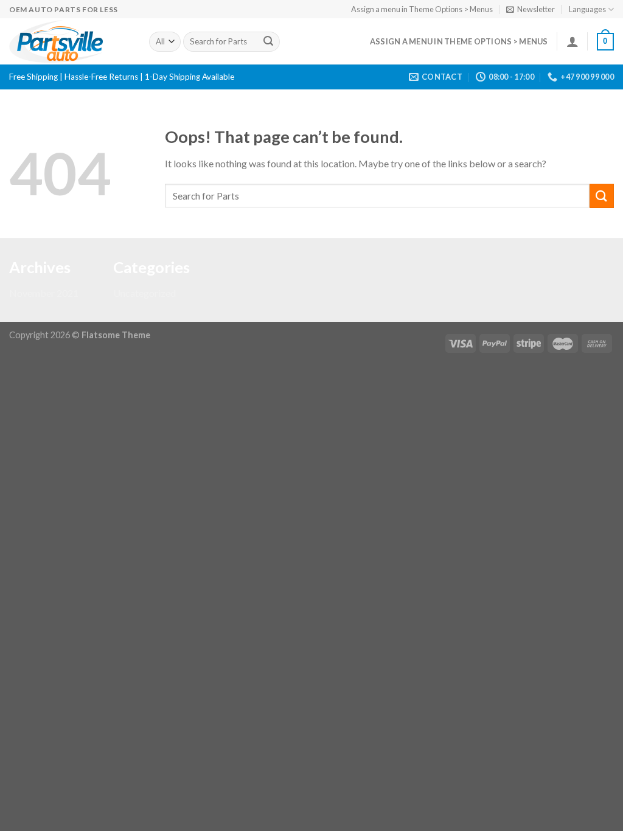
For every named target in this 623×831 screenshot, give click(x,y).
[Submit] (268, 42)
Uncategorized (144, 293)
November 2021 (43, 293)
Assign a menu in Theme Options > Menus (422, 9)
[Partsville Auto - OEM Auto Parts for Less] (70, 41)
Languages (587, 9)
